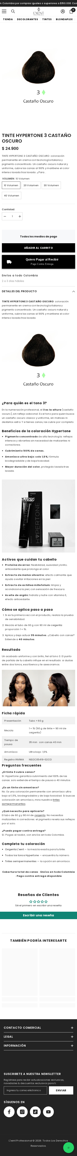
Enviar (61, 1090)
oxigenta (56, 625)
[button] (4, 11)
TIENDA (8, 19)
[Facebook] (9, 1111)
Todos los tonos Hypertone (22, 855)
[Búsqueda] (13, 11)
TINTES (47, 19)
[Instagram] (22, 1111)
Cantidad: (8, 209)
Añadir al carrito (38, 248)
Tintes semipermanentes (21, 861)
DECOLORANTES (27, 19)
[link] (20, 999)
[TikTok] (35, 1111)
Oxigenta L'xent (14, 849)
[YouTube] (48, 1111)
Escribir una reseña (38, 915)
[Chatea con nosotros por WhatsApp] (68, 1147)
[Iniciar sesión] (62, 11)
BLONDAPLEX (64, 19)
